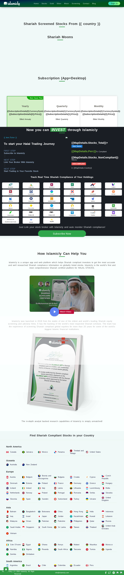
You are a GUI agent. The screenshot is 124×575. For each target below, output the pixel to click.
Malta (108, 488)
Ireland (28, 488)
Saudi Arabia (15, 527)
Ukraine (93, 499)
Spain (28, 499)
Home (36, 3)
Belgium (29, 477)
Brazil (28, 565)
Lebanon (109, 516)
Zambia (13, 554)
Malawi (76, 545)
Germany (77, 483)
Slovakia (109, 493)
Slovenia (13, 499)
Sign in (114, 3)
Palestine (61, 521)
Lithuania (77, 488)
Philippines (78, 521)
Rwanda (45, 549)
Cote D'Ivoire (15, 545)
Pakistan (45, 521)
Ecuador (77, 565)
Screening (76, 3)
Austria (13, 477)
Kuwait (92, 516)
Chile (44, 565)
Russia (108, 521)
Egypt (28, 545)
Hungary (109, 483)
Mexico (45, 452)
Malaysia (13, 521)
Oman (28, 521)
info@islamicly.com (62, 573)
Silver (59, 3)
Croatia (76, 477)
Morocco (109, 545)
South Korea (47, 527)
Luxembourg (95, 488)
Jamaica (29, 452)
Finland (45, 483)
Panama (61, 452)
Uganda (109, 549)
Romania (77, 493)
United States (95, 452)
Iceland (13, 488)
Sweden (45, 499)
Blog (94, 3)
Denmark (13, 483)
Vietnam (13, 533)
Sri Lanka (62, 527)
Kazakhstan (78, 516)
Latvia (60, 488)
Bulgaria (61, 477)
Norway (29, 493)
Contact (86, 3)
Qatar (92, 521)
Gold (52, 3)
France (60, 483)
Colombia (61, 565)
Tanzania (77, 549)
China (60, 511)
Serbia (92, 493)
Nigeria (29, 549)
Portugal (61, 493)
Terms (4, 571)
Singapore (30, 527)
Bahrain (13, 511)
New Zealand (31, 464)
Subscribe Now (62, 233)
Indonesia (109, 511)
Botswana (46, 511)
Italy (43, 488)
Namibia (13, 549)
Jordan (60, 516)
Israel (28, 516)
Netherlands (15, 493)
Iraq (11, 516)
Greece (93, 483)
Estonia (29, 483)
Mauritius (93, 545)
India (91, 511)
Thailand (93, 527)
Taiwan (76, 527)
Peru (91, 565)
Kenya (60, 545)
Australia (13, 464)
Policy (10, 571)
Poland (44, 493)
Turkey (76, 499)
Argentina (13, 565)
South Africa (63, 549)
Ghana (44, 545)
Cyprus (93, 477)
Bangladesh (30, 511)
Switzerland (62, 499)
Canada (13, 452)
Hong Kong (78, 511)
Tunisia (92, 549)
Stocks (44, 3)
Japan (44, 516)
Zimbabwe (30, 554)
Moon (66, 3)
